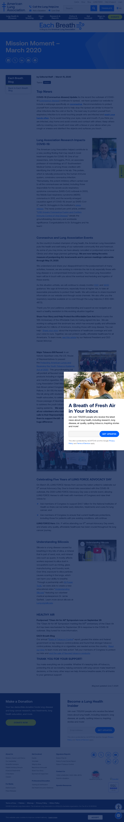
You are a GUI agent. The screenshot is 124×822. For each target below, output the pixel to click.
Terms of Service (83, 443)
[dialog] (62, 411)
